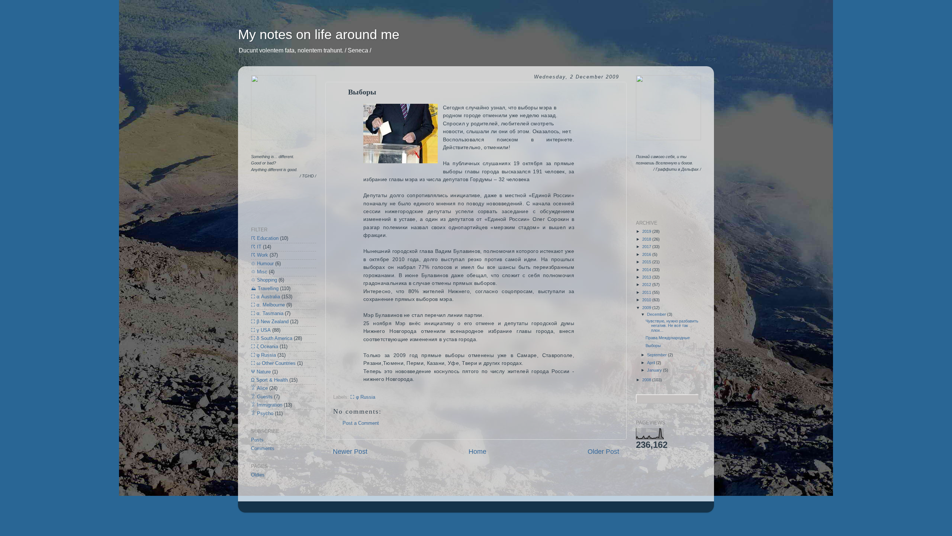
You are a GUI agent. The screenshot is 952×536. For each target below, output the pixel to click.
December (657, 314)
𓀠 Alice (259, 388)
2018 (647, 239)
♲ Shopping (264, 280)
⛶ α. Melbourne (268, 305)
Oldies (258, 475)
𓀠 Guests (262, 396)
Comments (262, 448)
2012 (647, 284)
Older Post (603, 451)
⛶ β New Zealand (270, 321)
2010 (647, 300)
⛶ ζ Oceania (264, 346)
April (651, 362)
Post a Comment (360, 423)
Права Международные (668, 338)
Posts (257, 440)
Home (477, 451)
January (655, 370)
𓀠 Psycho (262, 413)
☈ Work (259, 255)
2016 (647, 254)
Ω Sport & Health (269, 380)
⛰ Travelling (265, 288)
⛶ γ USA (261, 330)
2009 (647, 307)
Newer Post (350, 451)
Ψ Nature (261, 372)
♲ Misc (259, 272)
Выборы (653, 345)
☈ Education (265, 238)
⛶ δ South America (271, 338)
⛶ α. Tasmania (267, 313)
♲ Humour (262, 263)
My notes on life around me (318, 34)
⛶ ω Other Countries (273, 363)
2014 (647, 269)
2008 (647, 380)
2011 (647, 292)
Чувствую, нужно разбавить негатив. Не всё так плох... (672, 326)
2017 (647, 246)
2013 (647, 277)
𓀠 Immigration (266, 405)
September (657, 355)
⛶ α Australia (265, 296)
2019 (647, 231)
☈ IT (256, 247)
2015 (647, 262)
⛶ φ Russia (362, 397)
